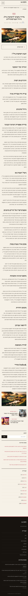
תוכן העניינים (20, 47)
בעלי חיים (24, 481)
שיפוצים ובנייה (23, 503)
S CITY (23, 2)
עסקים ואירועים (23, 497)
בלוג (25, 477)
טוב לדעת (24, 493)
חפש (4, 436)
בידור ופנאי (24, 474)
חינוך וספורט (24, 490)
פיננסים (21, 7)
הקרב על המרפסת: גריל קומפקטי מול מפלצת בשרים (16, 456)
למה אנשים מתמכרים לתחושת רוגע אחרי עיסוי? (17, 464)
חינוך (25, 487)
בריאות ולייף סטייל (23, 484)
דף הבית (25, 7)
